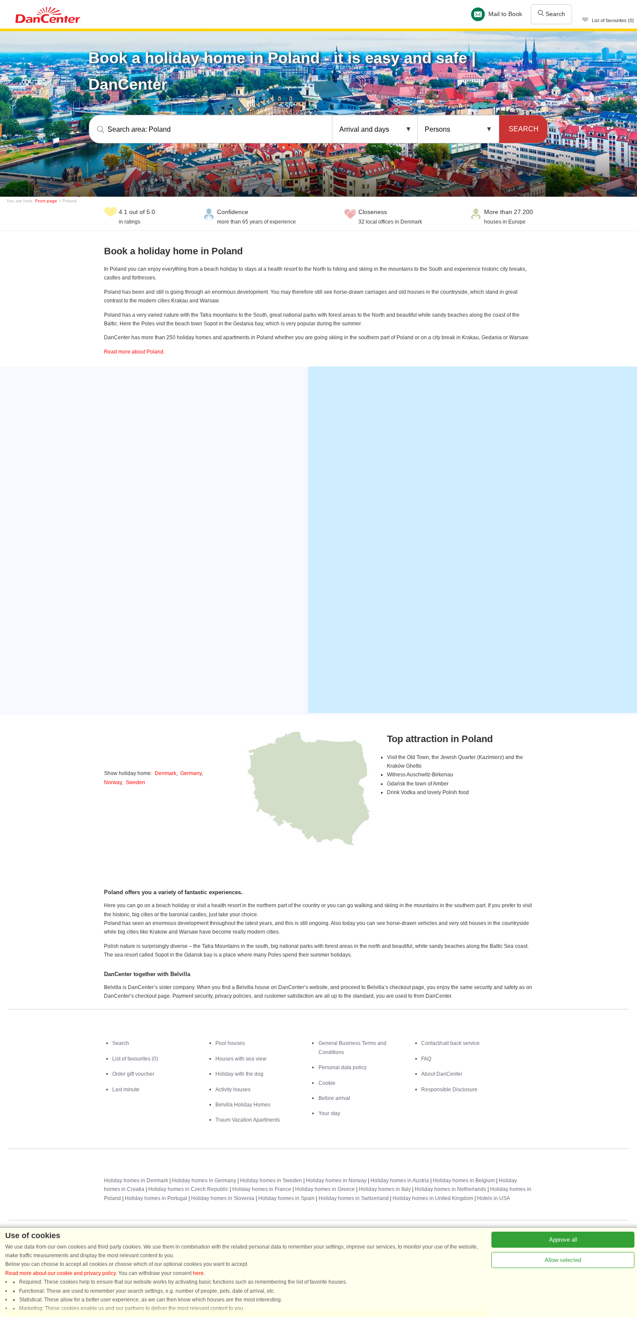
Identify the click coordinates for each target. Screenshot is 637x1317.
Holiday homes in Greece (325, 1189)
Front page (46, 200)
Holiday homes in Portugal (156, 1198)
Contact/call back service (450, 1043)
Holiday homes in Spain (286, 1198)
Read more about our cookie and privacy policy (60, 1273)
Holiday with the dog (239, 1074)
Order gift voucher (133, 1074)
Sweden (135, 782)
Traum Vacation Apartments (247, 1120)
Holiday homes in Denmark (136, 1181)
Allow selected (563, 1260)
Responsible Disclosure (449, 1090)
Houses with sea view (240, 1059)
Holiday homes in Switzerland (353, 1198)
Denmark (165, 773)
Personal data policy (342, 1067)
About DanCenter (441, 1074)
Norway (113, 782)
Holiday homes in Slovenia (222, 1198)
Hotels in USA (493, 1198)
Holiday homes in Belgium (464, 1181)
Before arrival (334, 1098)
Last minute (126, 1090)
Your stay (329, 1113)
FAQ (426, 1059)
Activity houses (232, 1090)
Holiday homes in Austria (399, 1181)
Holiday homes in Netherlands (450, 1189)
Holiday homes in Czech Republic (188, 1189)
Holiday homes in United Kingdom (433, 1198)
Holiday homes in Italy (385, 1189)
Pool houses (230, 1043)
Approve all (563, 1239)
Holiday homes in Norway (336, 1181)
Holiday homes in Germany (204, 1181)
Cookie (326, 1083)
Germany (191, 773)
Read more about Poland (133, 352)
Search (554, 13)
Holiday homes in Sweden (271, 1181)
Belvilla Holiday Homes (242, 1105)
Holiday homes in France (261, 1189)
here (198, 1273)
